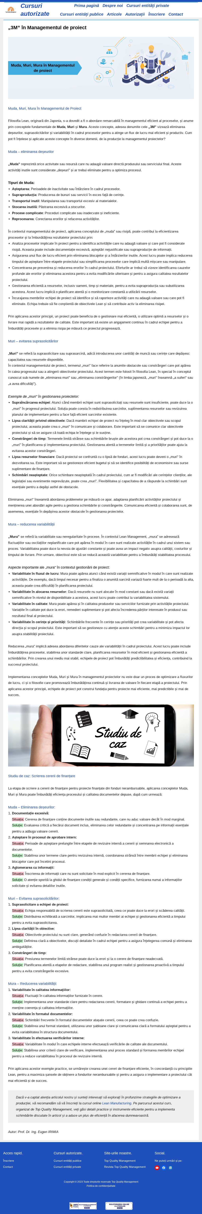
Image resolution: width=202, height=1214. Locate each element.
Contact (8, 1166)
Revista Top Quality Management (125, 1166)
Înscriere (8, 1160)
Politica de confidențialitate (101, 1186)
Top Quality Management (120, 1160)
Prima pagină (86, 5)
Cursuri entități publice (67, 1160)
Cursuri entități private (67, 1166)
